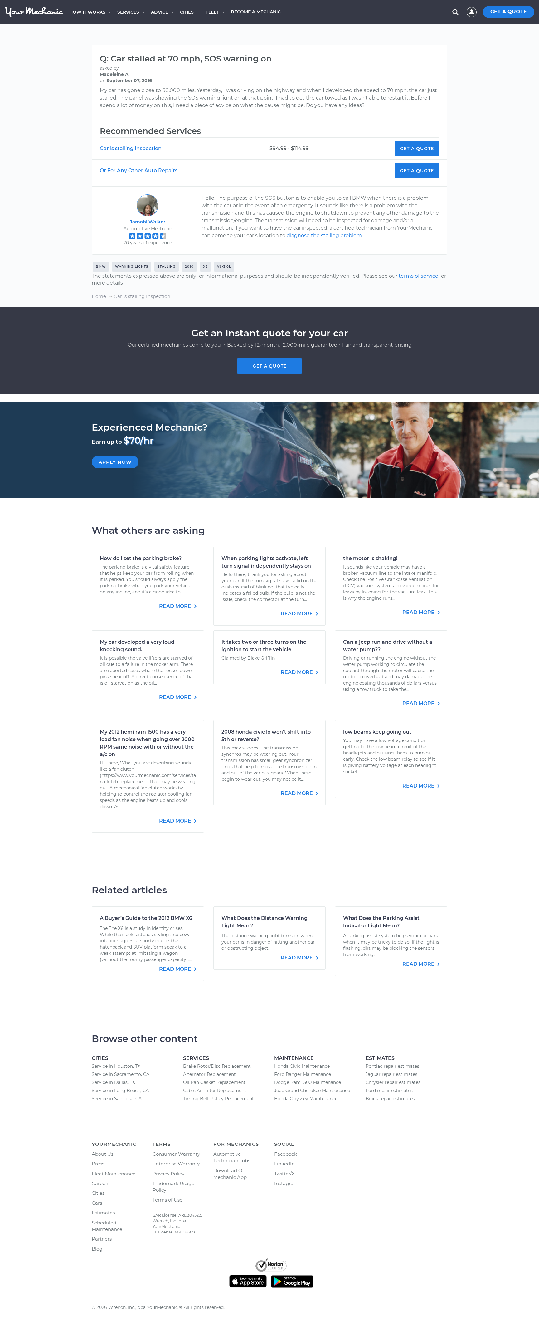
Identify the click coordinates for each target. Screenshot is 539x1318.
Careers (100, 1183)
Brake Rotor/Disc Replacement (217, 1066)
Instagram (286, 1183)
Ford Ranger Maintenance (302, 1074)
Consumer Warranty (176, 1154)
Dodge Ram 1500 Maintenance (307, 1082)
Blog (97, 1249)
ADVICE (159, 12)
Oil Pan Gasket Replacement (214, 1082)
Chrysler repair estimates (393, 1082)
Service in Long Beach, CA (120, 1090)
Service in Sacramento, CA (120, 1074)
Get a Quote (417, 148)
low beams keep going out (377, 732)
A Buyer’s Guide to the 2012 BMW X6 (146, 918)
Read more (175, 606)
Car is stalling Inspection (131, 148)
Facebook (285, 1154)
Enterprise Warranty (176, 1164)
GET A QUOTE (508, 12)
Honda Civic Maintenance (302, 1066)
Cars (97, 1203)
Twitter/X (284, 1174)
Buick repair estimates (390, 1098)
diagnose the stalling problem (324, 235)
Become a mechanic (256, 12)
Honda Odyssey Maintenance (305, 1098)
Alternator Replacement (209, 1074)
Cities (187, 12)
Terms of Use (167, 1200)
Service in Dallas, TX (113, 1082)
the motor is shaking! (370, 558)
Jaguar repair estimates (391, 1074)
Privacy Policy (168, 1174)
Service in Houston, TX (116, 1066)
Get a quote (270, 366)
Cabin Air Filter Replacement (214, 1090)
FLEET (212, 12)
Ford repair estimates (389, 1090)
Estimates (103, 1213)
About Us (102, 1154)
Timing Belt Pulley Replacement (218, 1098)
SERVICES (128, 12)
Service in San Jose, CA (117, 1098)
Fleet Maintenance (113, 1174)
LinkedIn (284, 1164)
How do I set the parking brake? (141, 558)
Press (98, 1164)
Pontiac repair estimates (392, 1066)
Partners (102, 1239)
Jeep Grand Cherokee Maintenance (312, 1090)
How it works (87, 12)
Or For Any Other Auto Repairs (138, 170)
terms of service (418, 276)
